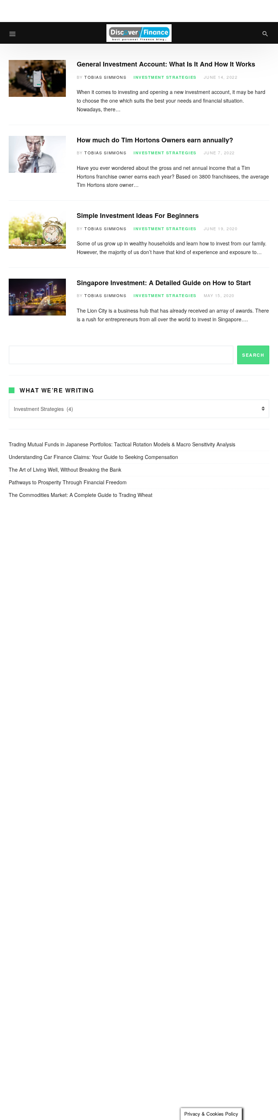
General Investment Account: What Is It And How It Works (167, 64)
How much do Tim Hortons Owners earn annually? (155, 140)
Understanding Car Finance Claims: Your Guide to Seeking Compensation (93, 456)
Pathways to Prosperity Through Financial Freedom (68, 482)
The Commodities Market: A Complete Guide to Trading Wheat (80, 494)
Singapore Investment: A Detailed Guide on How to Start (164, 282)
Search (253, 355)
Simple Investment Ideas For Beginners (138, 215)
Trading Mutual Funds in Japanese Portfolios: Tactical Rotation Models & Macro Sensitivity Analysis (122, 444)
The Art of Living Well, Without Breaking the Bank (65, 469)
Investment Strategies (165, 77)
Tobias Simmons (105, 77)
